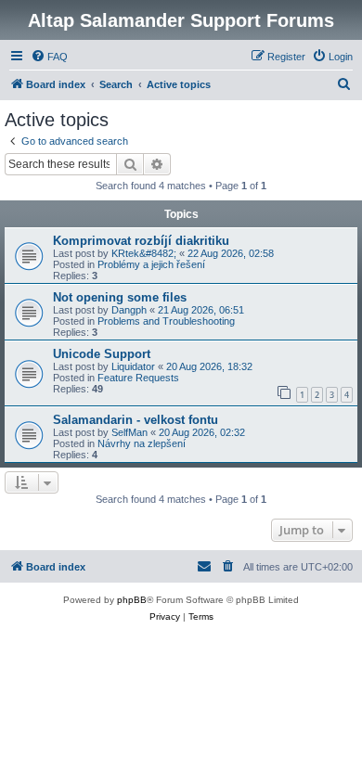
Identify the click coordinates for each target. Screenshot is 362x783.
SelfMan (129, 432)
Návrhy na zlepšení (141, 443)
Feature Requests (138, 377)
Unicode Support (101, 354)
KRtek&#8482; (143, 253)
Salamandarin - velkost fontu (135, 420)
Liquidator (133, 366)
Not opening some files (120, 297)
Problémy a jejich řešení (151, 264)
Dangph (129, 309)
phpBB (132, 600)
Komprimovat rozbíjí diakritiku (141, 241)
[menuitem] (49, 56)
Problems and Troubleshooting (166, 321)
